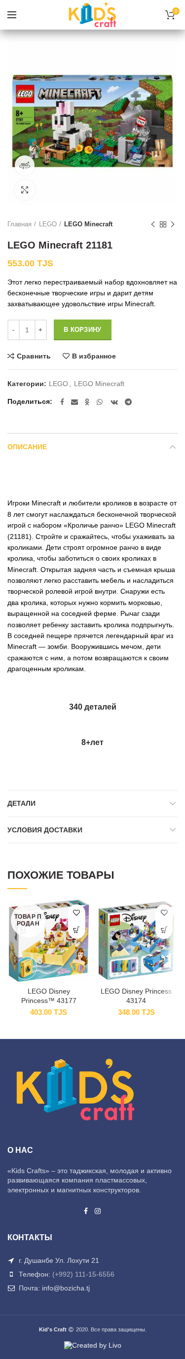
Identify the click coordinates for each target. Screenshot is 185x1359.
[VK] (114, 401)
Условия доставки (44, 830)
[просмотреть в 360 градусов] (25, 165)
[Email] (74, 401)
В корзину (83, 329)
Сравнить (34, 356)
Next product (173, 224)
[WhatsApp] (100, 401)
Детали (21, 803)
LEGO (48, 224)
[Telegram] (128, 401)
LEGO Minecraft (88, 224)
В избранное (94, 356)
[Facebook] (62, 401)
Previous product (153, 224)
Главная (19, 224)
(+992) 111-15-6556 (83, 1274)
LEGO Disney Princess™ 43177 (48, 995)
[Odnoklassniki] (87, 401)
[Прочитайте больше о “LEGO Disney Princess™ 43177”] (76, 930)
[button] (164, 930)
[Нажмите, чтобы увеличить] (25, 190)
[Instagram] (98, 1211)
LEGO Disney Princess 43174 (136, 995)
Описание (27, 447)
